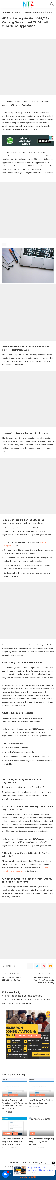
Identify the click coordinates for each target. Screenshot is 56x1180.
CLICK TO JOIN (28, 1177)
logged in (19, 996)
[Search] (51, 4)
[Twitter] (37, 966)
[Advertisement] (28, 67)
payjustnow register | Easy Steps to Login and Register (41, 1141)
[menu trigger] (5, 4)
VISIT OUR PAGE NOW (28, 1036)
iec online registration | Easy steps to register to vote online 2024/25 (13, 1141)
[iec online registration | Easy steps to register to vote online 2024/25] (14, 1126)
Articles (13, 1095)
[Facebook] (30, 966)
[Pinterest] (43, 966)
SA (6, 1095)
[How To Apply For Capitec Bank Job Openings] (41, 1087)
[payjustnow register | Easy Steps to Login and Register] (41, 1126)
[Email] (50, 966)
